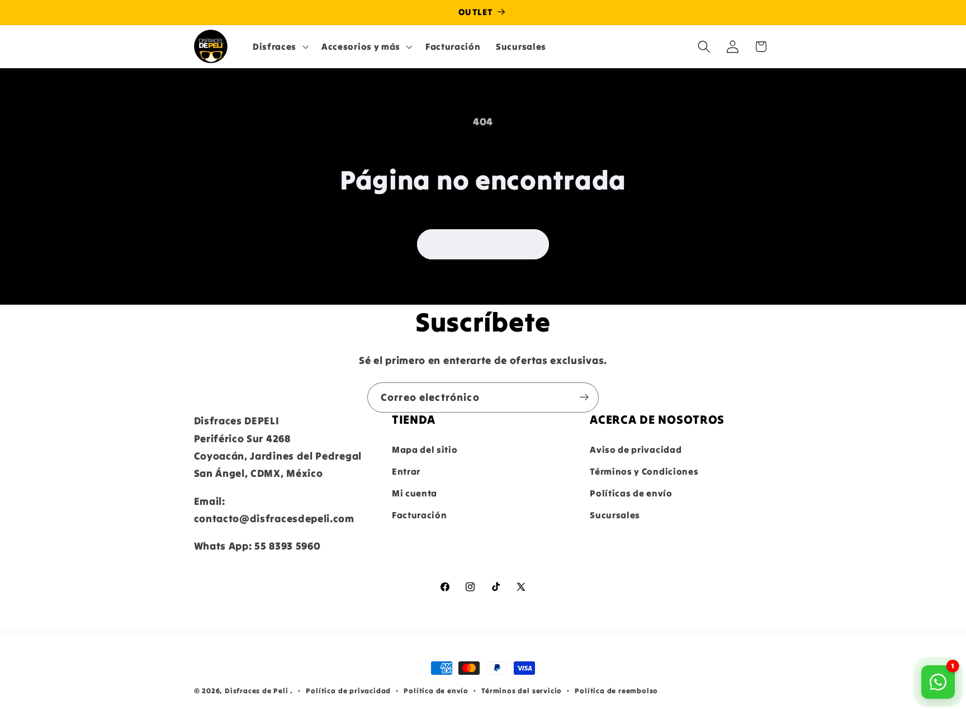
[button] (279, 46)
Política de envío (436, 690)
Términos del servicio (521, 690)
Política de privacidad (348, 690)
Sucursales (615, 514)
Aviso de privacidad (635, 449)
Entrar (406, 471)
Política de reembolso (616, 690)
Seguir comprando (483, 244)
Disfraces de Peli (256, 690)
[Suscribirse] (584, 397)
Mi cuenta (414, 493)
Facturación (419, 514)
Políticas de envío (631, 493)
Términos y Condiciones (644, 471)
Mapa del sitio (425, 449)
